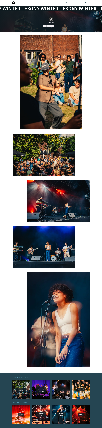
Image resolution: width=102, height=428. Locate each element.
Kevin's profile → (87, 402)
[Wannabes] (13, 3)
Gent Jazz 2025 (50, 25)
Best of (71, 2)
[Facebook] (89, 3)
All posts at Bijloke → (86, 378)
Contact (81, 2)
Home (54, 2)
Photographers (65, 2)
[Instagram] (86, 3)
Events (76, 2)
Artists (58, 2)
